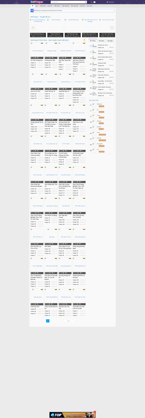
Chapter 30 (47, 98)
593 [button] (68, 321)
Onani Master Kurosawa (104, 87)
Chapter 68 (75, 195)
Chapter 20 (47, 162)
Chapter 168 (86, 36)
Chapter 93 (47, 284)
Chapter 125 (76, 160)
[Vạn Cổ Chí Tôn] (37, 81)
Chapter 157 (48, 249)
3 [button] (54, 321)
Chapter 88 (33, 311)
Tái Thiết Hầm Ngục (72, 34)
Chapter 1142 (34, 126)
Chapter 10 (33, 67)
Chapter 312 (33, 188)
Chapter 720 (101, 71)
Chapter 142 (101, 95)
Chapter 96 (47, 133)
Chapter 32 (47, 93)
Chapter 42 (100, 59)
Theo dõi (43, 6)
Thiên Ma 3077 (35, 306)
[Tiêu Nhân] (51, 237)
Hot (37, 6)
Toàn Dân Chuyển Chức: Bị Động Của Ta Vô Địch (64, 186)
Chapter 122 (101, 47)
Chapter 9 (33, 255)
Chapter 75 (103, 36)
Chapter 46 (61, 282)
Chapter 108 (101, 83)
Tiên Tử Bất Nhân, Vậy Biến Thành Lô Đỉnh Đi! (36, 277)
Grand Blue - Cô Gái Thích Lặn (106, 81)
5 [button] (61, 321)
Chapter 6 (75, 66)
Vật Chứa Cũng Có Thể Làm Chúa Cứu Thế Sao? (79, 62)
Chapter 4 (75, 71)
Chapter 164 (48, 62)
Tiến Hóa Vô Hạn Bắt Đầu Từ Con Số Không (51, 277)
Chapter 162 (48, 67)
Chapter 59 (61, 253)
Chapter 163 (48, 65)
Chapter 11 (33, 65)
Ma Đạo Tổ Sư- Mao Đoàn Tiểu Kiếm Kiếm (109, 93)
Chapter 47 (61, 280)
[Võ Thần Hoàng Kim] (37, 50)
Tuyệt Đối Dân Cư (64, 91)
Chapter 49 (100, 53)
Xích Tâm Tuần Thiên (107, 34)
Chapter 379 (76, 126)
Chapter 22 (47, 157)
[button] (33, 27)
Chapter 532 (33, 93)
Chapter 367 (62, 222)
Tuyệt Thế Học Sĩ (50, 91)
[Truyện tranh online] (39, 2)
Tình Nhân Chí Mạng (51, 215)
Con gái (82, 6)
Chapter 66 (61, 159)
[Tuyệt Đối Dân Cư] (65, 81)
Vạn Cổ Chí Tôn (35, 91)
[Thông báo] (94, 2)
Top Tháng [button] (92, 40)
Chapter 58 (61, 255)
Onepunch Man (102, 63)
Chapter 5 (75, 68)
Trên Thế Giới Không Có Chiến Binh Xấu (38, 34)
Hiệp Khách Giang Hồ (103, 69)
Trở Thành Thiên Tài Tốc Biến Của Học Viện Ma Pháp (51, 124)
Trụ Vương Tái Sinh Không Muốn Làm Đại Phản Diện (79, 93)
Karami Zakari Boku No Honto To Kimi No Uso (110, 57)
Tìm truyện (74, 6)
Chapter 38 (75, 251)
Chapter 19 (47, 218)
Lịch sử (49, 6)
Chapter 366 (62, 224)
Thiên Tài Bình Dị (55, 34)
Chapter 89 (33, 309)
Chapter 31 (47, 96)
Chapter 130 (48, 193)
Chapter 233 (62, 315)
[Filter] (84, 40)
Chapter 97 (47, 131)
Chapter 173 (62, 190)
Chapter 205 (76, 219)
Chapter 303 (101, 65)
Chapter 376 (76, 131)
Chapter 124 (76, 162)
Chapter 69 (75, 193)
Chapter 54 (33, 162)
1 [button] (47, 321)
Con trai (89, 6)
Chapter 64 (61, 164)
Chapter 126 (76, 157)
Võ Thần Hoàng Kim (37, 60)
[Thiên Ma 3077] (37, 297)
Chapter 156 (48, 251)
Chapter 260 (69, 36)
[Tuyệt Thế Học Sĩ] (51, 81)
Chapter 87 (33, 313)
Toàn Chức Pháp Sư (103, 75)
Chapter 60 (61, 251)
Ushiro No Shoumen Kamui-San (106, 51)
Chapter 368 (62, 219)
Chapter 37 (75, 253)
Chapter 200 (76, 224)
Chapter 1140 (34, 131)
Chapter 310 (33, 193)
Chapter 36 (61, 128)
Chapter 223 (76, 99)
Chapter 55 (33, 160)
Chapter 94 (47, 282)
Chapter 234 (62, 313)
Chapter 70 (75, 190)
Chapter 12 (33, 62)
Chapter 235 (62, 311)
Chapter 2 (61, 67)
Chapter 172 (62, 193)
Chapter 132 (48, 188)
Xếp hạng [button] (65, 6)
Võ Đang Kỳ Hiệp (50, 60)
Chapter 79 (61, 98)
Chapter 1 (61, 69)
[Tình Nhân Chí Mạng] (51, 206)
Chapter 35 (61, 131)
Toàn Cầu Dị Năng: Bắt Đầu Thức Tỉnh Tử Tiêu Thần (36, 217)
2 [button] (51, 321)
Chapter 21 (47, 160)
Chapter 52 (51, 36)
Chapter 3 (61, 64)
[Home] (33, 6)
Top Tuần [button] (101, 40)
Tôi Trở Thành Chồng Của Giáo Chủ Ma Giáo (64, 155)
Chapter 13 (33, 282)
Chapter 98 (47, 128)
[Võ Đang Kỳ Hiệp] (51, 50)
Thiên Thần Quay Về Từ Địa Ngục (90, 34)
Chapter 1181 (101, 77)
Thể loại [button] (56, 6)
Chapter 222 (76, 102)
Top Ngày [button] (110, 40)
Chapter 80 (61, 96)
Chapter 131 (48, 191)
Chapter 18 (47, 220)
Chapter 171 (62, 195)
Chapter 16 (47, 222)
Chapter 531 (33, 96)
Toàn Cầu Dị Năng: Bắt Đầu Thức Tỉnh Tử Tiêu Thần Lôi (78, 186)
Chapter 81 (61, 93)
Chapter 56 (33, 157)
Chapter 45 (61, 284)
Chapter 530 (33, 98)
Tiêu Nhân (48, 246)
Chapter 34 (61, 133)
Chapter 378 (76, 129)
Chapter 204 (76, 222)
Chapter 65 (61, 162)
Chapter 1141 (34, 129)
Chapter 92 (47, 286)
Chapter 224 (76, 97)
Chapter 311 (33, 191)
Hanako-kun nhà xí (103, 45)
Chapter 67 (34, 36)
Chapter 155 (48, 253)
